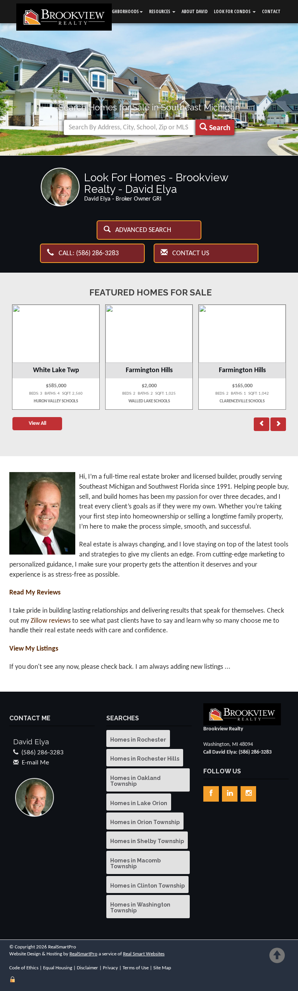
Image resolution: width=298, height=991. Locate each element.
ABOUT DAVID (195, 11)
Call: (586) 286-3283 (86, 253)
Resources (160, 11)
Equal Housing (57, 967)
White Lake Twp (56, 370)
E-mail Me (35, 762)
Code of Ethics (23, 967)
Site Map (162, 967)
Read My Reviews (35, 592)
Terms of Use (136, 967)
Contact (271, 11)
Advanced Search (141, 230)
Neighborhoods (122, 11)
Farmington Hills (149, 370)
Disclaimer (87, 967)
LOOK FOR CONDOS (233, 11)
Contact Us (188, 253)
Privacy (110, 967)
